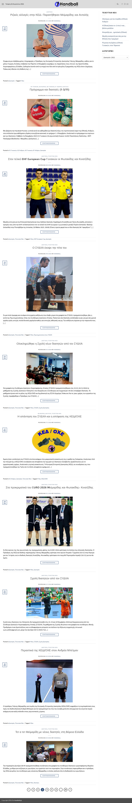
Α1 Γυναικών (34, 86)
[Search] (117, 4)
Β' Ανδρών (58, 86)
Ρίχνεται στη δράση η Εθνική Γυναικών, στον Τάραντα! (112, 44)
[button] (3, 4)
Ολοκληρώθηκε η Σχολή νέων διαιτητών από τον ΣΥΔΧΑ (49, 343)
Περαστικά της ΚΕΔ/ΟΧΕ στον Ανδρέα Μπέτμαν (49, 650)
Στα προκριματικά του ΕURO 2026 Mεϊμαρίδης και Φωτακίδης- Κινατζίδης (49, 487)
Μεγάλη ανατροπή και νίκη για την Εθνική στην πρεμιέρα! (114, 37)
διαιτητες (36, 783)
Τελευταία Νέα (52, 156)
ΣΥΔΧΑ (50, 335)
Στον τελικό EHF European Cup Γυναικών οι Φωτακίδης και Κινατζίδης (49, 159)
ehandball (57, 21)
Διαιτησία (49, 12)
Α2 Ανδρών (42, 86)
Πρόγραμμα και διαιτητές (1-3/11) (49, 89)
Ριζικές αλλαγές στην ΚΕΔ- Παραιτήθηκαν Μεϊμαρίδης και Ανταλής (49, 14)
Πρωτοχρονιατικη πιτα (40, 335)
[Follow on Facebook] (122, 4)
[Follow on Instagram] (125, 4)
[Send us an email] (127, 4)
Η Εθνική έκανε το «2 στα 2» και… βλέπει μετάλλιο (114, 27)
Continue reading (49, 74)
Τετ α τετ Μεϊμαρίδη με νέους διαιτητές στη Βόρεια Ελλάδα (49, 732)
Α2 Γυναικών (50, 86)
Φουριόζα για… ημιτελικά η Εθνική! (114, 32)
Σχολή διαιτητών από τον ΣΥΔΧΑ (49, 578)
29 (66, 790)
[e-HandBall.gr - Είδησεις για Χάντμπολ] (66, 4)
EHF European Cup (39, 239)
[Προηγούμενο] (29, 789)
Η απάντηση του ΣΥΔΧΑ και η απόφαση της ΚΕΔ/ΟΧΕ (50, 416)
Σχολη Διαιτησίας (44, 408)
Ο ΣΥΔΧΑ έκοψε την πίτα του (49, 247)
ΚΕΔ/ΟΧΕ (44, 479)
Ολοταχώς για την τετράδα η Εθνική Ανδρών (114, 20)
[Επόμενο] (70, 789)
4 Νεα (22, 81)
